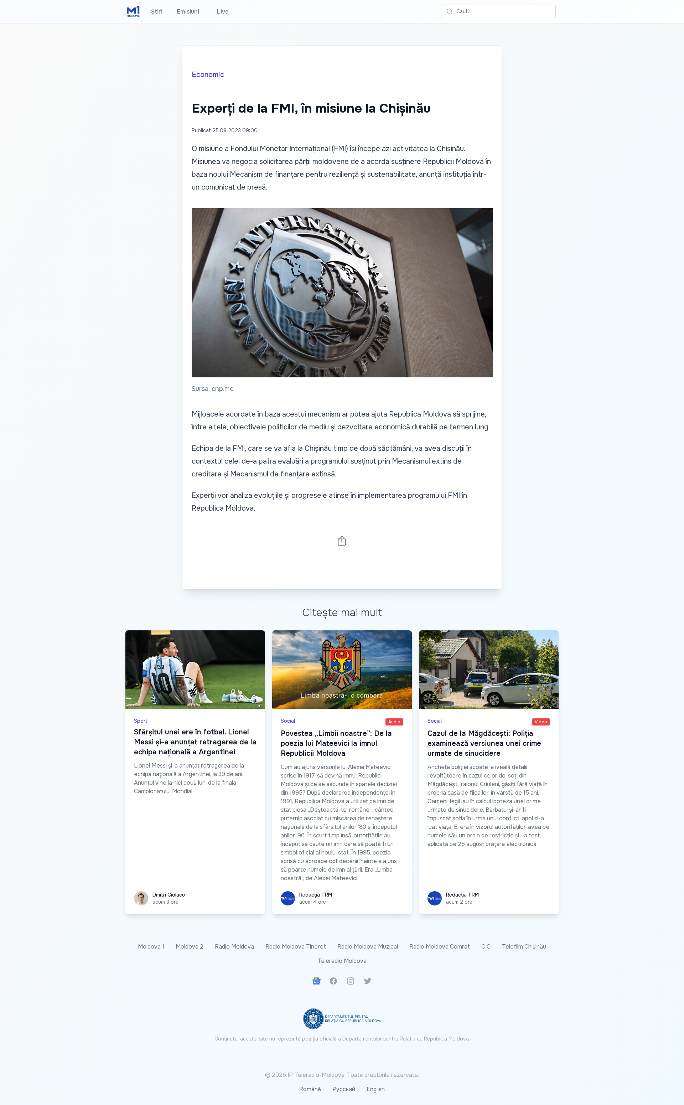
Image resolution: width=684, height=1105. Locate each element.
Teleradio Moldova (342, 961)
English (376, 1089)
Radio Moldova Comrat (439, 946)
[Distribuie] (342, 540)
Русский (343, 1089)
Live (220, 11)
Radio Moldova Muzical (367, 946)
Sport (140, 721)
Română (310, 1089)
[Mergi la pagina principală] (133, 11)
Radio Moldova (234, 946)
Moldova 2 (189, 946)
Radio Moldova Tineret (295, 946)
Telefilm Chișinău (524, 946)
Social (288, 721)
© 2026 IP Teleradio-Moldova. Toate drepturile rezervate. (342, 1075)
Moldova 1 (151, 946)
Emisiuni (188, 11)
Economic (208, 74)
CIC (486, 946)
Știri (156, 11)
